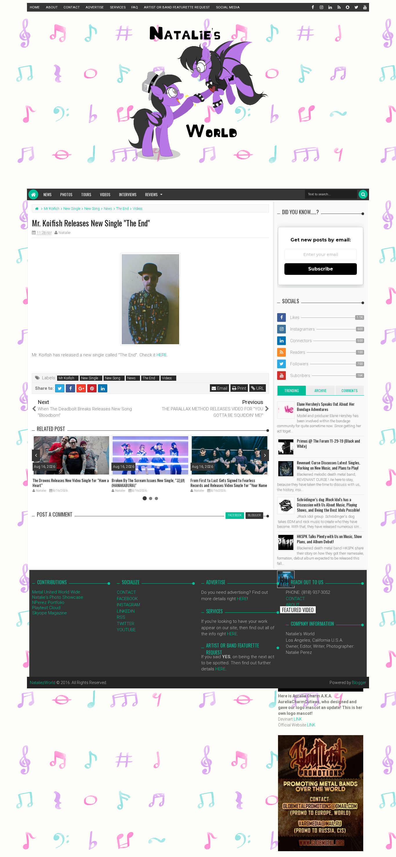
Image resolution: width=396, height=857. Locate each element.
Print (241, 388)
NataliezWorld (42, 682)
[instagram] (321, 7)
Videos (105, 194)
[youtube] (364, 7)
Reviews (151, 194)
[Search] (363, 194)
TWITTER (125, 623)
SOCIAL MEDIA (228, 7)
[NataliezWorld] (33, 194)
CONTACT (71, 7)
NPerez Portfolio (48, 602)
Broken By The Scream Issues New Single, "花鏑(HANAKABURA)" (148, 482)
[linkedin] (330, 7)
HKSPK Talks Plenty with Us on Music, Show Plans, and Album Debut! (329, 538)
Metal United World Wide (56, 592)
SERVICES (118, 7)
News (47, 194)
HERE (162, 355)
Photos (66, 194)
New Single (89, 378)
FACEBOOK (127, 598)
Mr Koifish (66, 378)
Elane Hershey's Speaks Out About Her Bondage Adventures (326, 406)
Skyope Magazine (49, 613)
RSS (121, 617)
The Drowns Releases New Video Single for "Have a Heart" (70, 482)
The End (149, 378)
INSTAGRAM (128, 604)
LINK (298, 719)
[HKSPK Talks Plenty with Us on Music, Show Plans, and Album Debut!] (285, 542)
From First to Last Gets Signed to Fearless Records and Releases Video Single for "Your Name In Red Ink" (228, 485)
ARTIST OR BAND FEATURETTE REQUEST (177, 7)
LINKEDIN (126, 611)
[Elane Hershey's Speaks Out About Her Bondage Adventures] (285, 410)
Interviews (128, 194)
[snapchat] (347, 7)
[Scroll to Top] (389, 847)
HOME (35, 7)
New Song (112, 378)
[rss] (338, 7)
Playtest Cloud (46, 607)
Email (221, 388)
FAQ (134, 7)
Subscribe (320, 269)
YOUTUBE (126, 629)
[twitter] (356, 7)
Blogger (359, 682)
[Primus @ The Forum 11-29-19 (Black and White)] (285, 446)
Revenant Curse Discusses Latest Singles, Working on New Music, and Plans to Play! (328, 465)
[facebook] (312, 7)
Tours (86, 194)
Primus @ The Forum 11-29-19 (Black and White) (328, 443)
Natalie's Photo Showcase (57, 597)
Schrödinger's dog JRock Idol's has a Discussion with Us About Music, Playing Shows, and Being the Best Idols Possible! (328, 504)
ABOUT (52, 7)
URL (259, 388)
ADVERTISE (95, 7)
